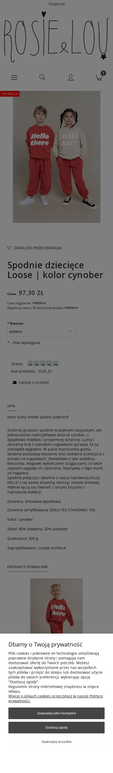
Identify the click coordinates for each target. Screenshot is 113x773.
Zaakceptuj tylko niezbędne (56, 713)
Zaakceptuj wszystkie (57, 742)
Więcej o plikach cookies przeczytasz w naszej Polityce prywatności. (55, 698)
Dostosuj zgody (56, 727)
